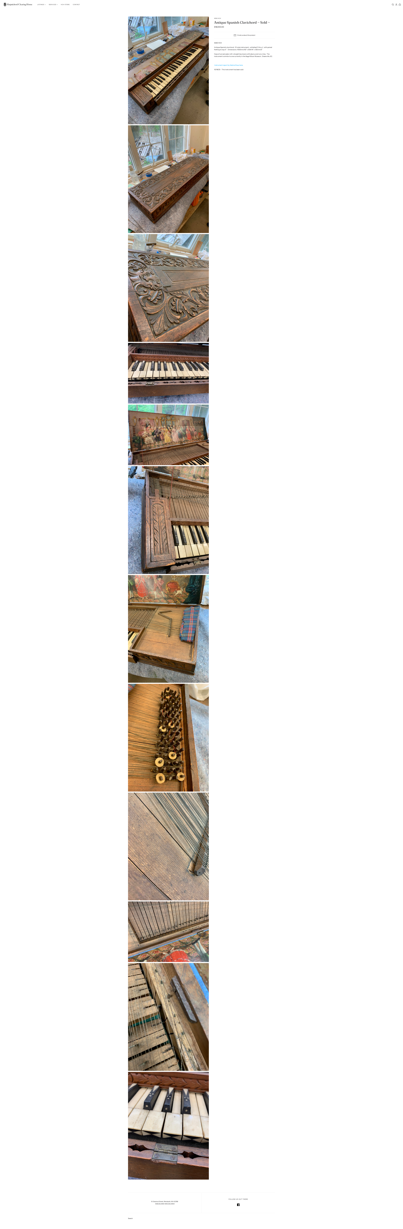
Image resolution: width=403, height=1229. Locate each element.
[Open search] (393, 5)
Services (52, 4)
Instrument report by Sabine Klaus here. (229, 65)
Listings (40, 4)
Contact (76, 4)
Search (130, 1218)
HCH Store (65, 4)
